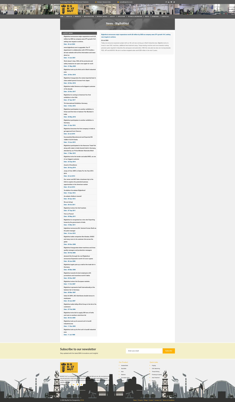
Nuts (122, 371)
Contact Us (165, 16)
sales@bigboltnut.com (126, 2)
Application (121, 16)
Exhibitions (155, 16)
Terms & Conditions (168, 400)
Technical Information (135, 16)
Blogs (146, 400)
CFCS (82, 400)
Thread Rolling (155, 371)
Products (78, 16)
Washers (123, 374)
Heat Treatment (156, 377)
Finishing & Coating (157, 374)
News (135, 400)
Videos (147, 16)
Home (61, 16)
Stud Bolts (123, 368)
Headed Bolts (124, 365)
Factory (154, 380)
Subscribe (168, 351)
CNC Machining (156, 368)
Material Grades (102, 16)
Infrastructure (89, 16)
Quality (112, 16)
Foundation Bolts (125, 377)
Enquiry (140, 400)
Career (151, 400)
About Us (69, 16)
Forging (154, 365)
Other (122, 380)
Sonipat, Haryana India (104, 2)
